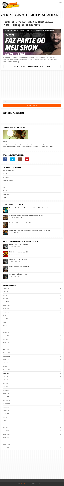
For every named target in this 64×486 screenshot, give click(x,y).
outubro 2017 (6, 407)
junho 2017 (5, 420)
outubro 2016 (6, 448)
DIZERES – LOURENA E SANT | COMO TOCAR (19, 267)
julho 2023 (5, 319)
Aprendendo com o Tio (26, 484)
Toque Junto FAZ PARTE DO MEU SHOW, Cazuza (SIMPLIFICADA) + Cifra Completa (28, 23)
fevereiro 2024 (6, 305)
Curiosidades (6, 177)
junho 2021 (5, 363)
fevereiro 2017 (6, 434)
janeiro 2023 (6, 336)
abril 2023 (5, 329)
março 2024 (6, 302)
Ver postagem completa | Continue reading (37, 66)
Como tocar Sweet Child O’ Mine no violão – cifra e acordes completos (26, 215)
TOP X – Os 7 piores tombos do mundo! (18, 252)
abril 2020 (5, 386)
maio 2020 (5, 383)
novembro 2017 (6, 403)
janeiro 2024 (6, 308)
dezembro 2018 (6, 400)
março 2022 (6, 342)
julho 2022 (5, 339)
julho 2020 (5, 376)
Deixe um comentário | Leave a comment (43, 30)
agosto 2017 (6, 414)
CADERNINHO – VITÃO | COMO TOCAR (18, 274)
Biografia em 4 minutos (8, 170)
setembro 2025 (6, 288)
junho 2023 (5, 322)
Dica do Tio (5, 184)
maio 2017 (5, 424)
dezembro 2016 (6, 441)
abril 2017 (5, 427)
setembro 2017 (6, 410)
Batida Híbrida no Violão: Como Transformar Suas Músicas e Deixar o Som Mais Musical (30, 208)
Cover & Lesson (25, 30)
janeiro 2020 (6, 397)
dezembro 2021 (6, 353)
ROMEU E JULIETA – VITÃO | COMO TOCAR (18, 244)
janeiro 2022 (6, 349)
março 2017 (6, 431)
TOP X (4, 197)
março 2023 (6, 332)
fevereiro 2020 (6, 393)
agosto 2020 (6, 373)
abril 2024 (5, 298)
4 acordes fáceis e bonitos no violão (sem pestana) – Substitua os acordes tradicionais (30, 230)
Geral (4, 187)
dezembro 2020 (6, 369)
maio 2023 (5, 325)
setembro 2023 (6, 312)
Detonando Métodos (8, 180)
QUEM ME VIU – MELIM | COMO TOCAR (18, 259)
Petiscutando (6, 190)
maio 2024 (5, 295)
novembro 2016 (6, 444)
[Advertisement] (32, 85)
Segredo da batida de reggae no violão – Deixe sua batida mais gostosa (26, 223)
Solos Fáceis (6, 194)
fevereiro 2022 (6, 346)
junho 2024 (5, 291)
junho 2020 (5, 380)
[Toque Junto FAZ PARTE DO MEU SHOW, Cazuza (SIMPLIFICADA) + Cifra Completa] (31, 42)
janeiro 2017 (6, 437)
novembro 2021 (6, 356)
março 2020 (6, 390)
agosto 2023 (6, 315)
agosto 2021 (6, 359)
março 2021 (6, 366)
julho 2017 (5, 417)
